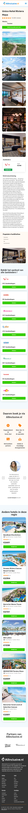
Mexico (4, 21)
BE (3, 807)
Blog (2, 808)
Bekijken (14, 287)
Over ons (9, 808)
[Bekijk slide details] (7, 745)
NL (2, 807)
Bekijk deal (8, 169)
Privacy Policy (18, 808)
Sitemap (5, 808)
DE (5, 807)
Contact (13, 808)
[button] (25, 3)
